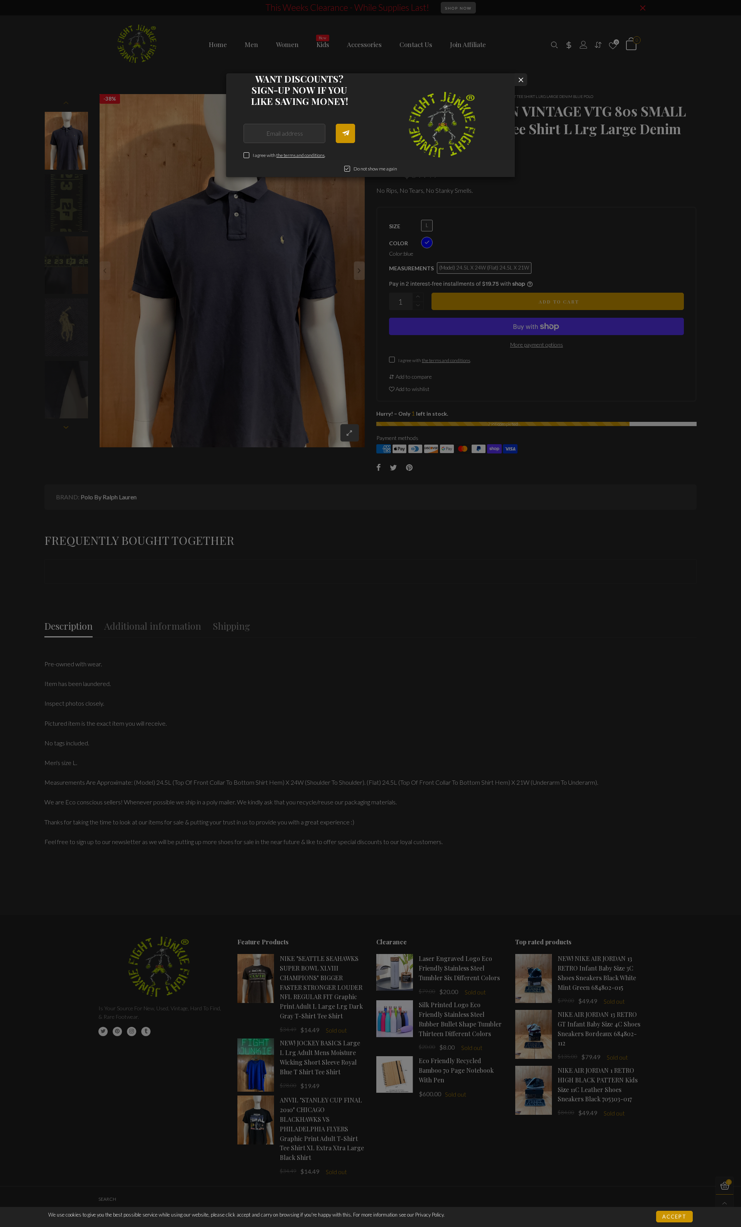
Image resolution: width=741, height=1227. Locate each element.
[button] (345, 133)
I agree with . (289, 155)
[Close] (520, 79)
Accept (674, 1217)
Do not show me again (375, 169)
